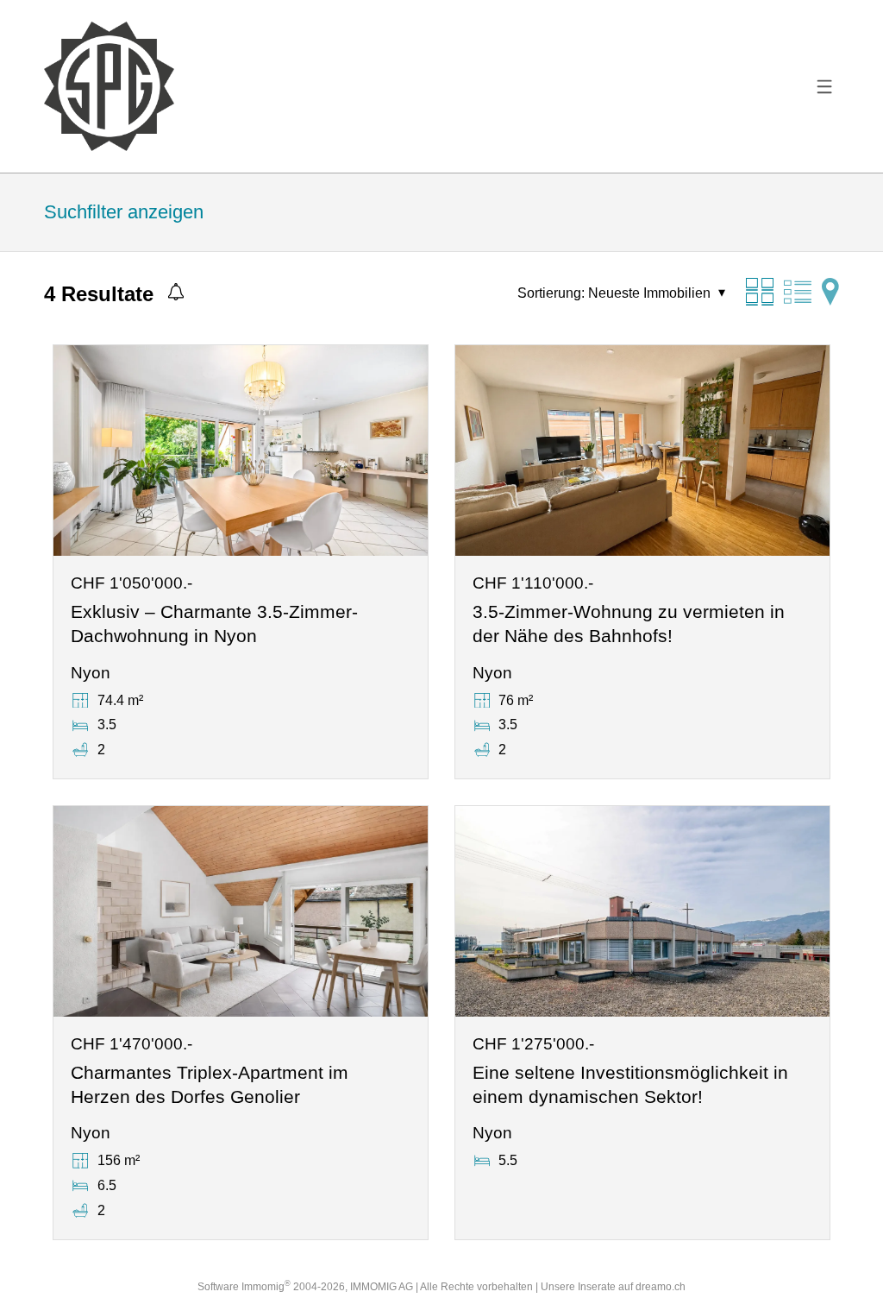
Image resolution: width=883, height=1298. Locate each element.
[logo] (108, 86)
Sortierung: (551, 293)
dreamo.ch (661, 1287)
